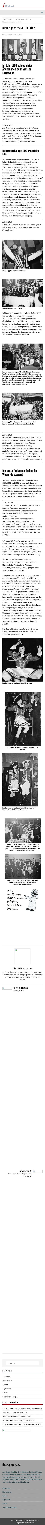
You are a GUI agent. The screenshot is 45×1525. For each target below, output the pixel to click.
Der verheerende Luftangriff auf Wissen (18, 1420)
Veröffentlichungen (10, 1397)
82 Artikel (28, 968)
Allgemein (6, 1377)
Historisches (7, 1381)
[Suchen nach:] (22, 1363)
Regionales (6, 1389)
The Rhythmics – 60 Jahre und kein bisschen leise (22, 1408)
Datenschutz (29, 1523)
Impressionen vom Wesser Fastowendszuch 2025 (21, 1424)
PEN (20, 34)
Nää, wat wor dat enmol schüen (15, 1412)
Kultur (5, 1385)
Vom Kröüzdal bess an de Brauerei (16, 1416)
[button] (41, 12)
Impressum (20, 1523)
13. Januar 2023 (10, 34)
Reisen (4, 1393)
